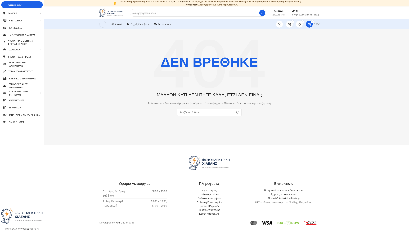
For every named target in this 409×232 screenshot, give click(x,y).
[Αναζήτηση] (262, 13)
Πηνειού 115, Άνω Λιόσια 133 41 (284, 190)
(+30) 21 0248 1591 (285, 194)
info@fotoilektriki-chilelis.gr (285, 198)
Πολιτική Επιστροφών (209, 202)
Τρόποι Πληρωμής (209, 206)
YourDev (26, 228)
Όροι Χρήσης (209, 190)
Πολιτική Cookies (209, 194)
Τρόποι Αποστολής (209, 209)
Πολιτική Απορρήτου (209, 198)
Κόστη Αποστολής (209, 213)
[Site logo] (111, 12)
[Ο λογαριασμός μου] (279, 24)
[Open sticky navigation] (103, 24)
